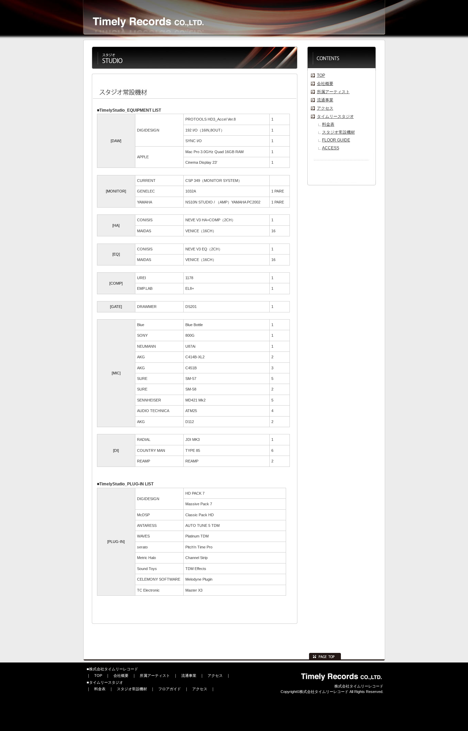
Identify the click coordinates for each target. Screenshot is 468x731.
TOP (321, 75)
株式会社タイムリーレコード (113, 669)
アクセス (325, 108)
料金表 (328, 124)
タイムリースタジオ (335, 116)
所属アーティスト (333, 91)
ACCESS (330, 148)
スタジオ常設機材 (338, 132)
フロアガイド (169, 689)
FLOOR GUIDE (336, 140)
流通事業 (325, 100)
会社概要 (325, 83)
